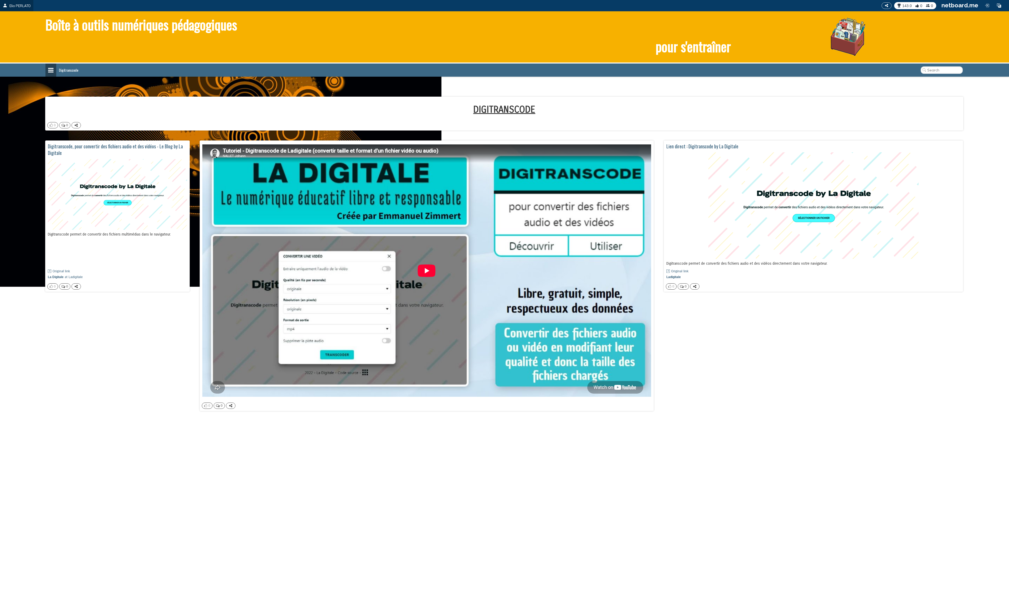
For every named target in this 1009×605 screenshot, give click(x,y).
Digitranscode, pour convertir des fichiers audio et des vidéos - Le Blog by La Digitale (115, 150)
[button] (999, 5)
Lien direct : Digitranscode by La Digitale (702, 146)
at (65, 277)
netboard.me (959, 5)
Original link (61, 271)
